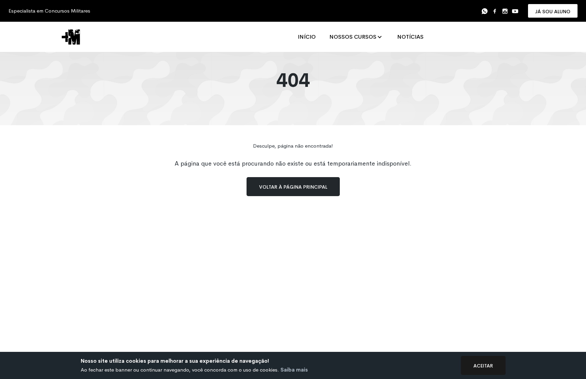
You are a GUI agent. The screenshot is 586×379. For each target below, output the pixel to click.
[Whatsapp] (484, 10)
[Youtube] (515, 10)
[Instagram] (505, 10)
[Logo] (72, 37)
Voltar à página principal (293, 186)
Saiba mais (294, 369)
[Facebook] (494, 10)
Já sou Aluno (552, 11)
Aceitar (483, 365)
